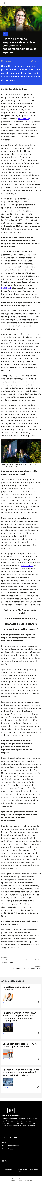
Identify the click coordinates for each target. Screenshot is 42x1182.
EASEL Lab (6, 288)
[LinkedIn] (3, 1161)
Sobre (4, 1142)
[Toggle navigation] (38, 3)
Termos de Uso (7, 1149)
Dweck (30, 565)
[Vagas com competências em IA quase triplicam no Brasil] (38, 1059)
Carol (24, 565)
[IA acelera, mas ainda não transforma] (38, 1002)
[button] (33, 3)
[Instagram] (6, 1161)
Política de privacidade (10, 1146)
